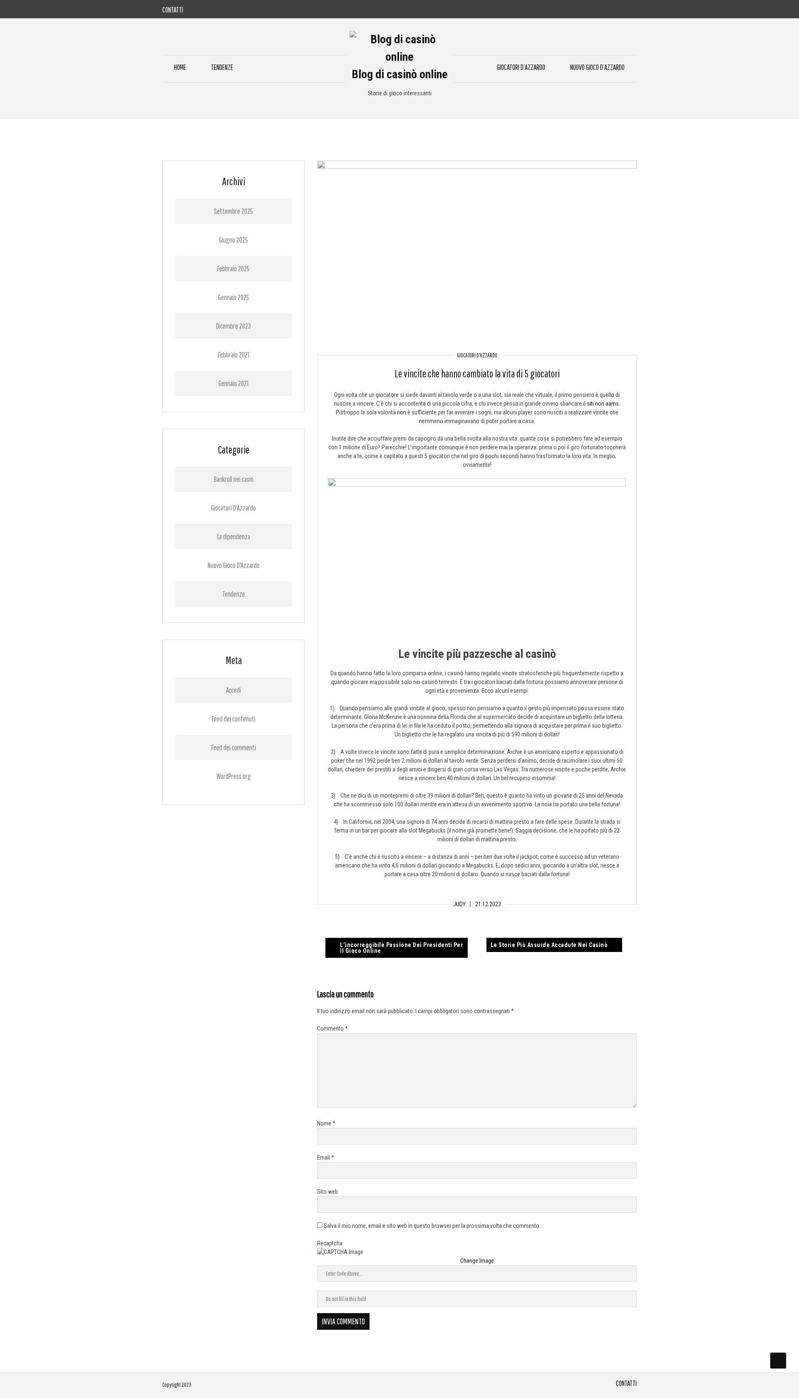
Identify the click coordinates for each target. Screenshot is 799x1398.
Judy (459, 904)
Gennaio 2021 (233, 383)
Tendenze (222, 67)
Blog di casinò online (400, 74)
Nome (326, 1123)
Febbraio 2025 (233, 268)
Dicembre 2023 (233, 326)
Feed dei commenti (233, 747)
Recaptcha (329, 1243)
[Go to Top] (778, 1360)
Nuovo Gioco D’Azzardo (597, 67)
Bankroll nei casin (233, 479)
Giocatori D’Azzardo (521, 67)
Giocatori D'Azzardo (477, 355)
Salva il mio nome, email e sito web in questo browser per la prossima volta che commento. (432, 1225)
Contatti (172, 9)
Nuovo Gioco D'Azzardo (234, 565)
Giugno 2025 (233, 239)
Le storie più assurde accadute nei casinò (549, 945)
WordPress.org (233, 776)
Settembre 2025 (233, 211)
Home (180, 67)
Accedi (233, 690)
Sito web (327, 1191)
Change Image (477, 1260)
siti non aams (603, 403)
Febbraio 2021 (233, 354)
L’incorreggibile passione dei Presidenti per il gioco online (401, 948)
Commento (332, 1028)
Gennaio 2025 (233, 297)
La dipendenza (233, 536)
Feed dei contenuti (234, 718)
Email (325, 1157)
